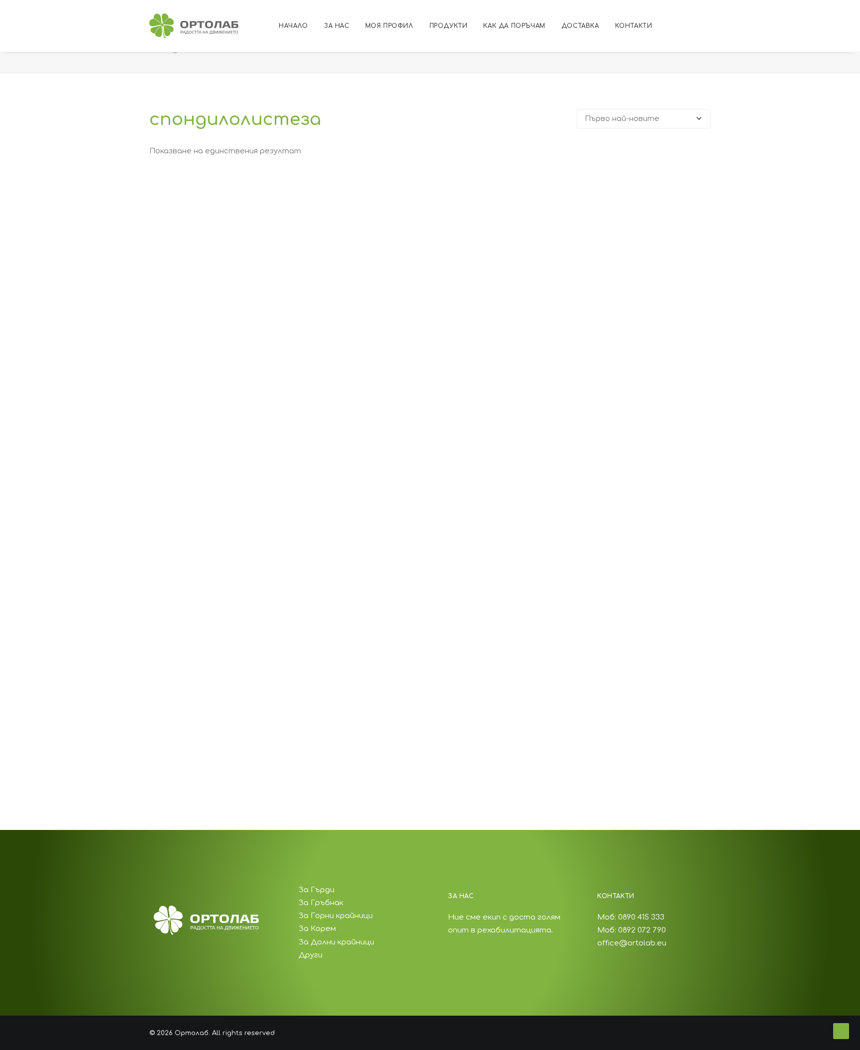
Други (310, 955)
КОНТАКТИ (633, 25)
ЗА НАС (336, 25)
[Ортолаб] (193, 25)
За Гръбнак (321, 903)
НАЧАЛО (293, 25)
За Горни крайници (336, 916)
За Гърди (316, 890)
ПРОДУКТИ (449, 25)
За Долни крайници (336, 942)
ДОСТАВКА (580, 25)
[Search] (744, 26)
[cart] (758, 26)
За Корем (317, 929)
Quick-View (699, 187)
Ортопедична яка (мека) (430, 749)
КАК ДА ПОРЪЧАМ (514, 25)
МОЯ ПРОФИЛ (389, 25)
